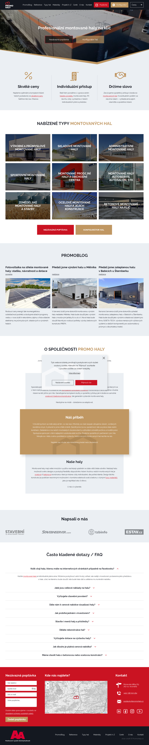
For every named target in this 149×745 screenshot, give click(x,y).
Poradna (8, 274)
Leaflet (105, 713)
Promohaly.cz (138, 739)
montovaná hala (29, 576)
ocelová (38, 475)
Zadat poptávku (17, 719)
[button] (76, 697)
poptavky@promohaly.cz (133, 701)
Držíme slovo (120, 86)
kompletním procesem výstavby (75, 390)
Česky (134, 5)
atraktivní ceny (37, 96)
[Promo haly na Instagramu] (132, 711)
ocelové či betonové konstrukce (58, 396)
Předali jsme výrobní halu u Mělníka (74, 267)
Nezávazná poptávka (59, 39)
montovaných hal (110, 96)
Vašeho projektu (66, 96)
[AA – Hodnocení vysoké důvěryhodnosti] (17, 736)
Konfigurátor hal (90, 39)
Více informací (74, 373)
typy (85, 123)
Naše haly (74, 462)
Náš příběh (74, 417)
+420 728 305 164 (130, 693)
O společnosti (74, 349)
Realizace (55, 274)
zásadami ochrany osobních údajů (19, 713)
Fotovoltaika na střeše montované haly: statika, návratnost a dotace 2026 (26, 271)
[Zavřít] (104, 358)
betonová (47, 475)
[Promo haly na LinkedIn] (119, 711)
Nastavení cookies (63, 383)
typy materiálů (111, 478)
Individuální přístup (74, 86)
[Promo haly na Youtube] (139, 711)
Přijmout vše (86, 383)
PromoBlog (74, 255)
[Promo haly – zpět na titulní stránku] (9, 5)
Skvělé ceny (28, 86)
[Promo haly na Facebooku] (126, 711)
